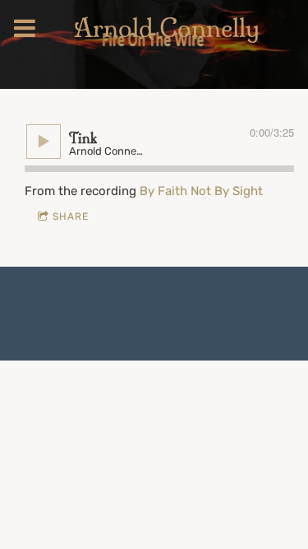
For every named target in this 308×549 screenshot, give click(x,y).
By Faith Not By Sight (201, 191)
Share (71, 216)
